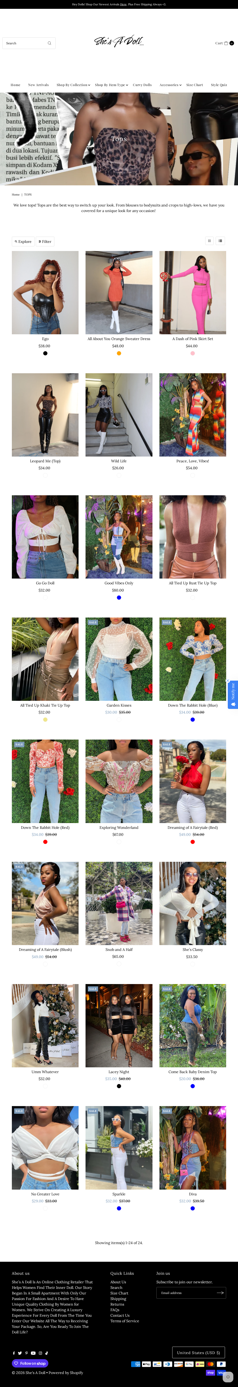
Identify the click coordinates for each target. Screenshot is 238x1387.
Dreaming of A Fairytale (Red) (193, 827)
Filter (46, 241)
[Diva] (192, 1147)
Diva (193, 1194)
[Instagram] (40, 1353)
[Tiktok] (46, 1353)
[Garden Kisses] (119, 659)
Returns (117, 1304)
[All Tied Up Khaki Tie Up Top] (45, 659)
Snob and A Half (119, 949)
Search (116, 1287)
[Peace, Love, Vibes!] (192, 415)
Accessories (169, 85)
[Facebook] (14, 1353)
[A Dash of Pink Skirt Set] (192, 292)
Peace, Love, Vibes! (192, 461)
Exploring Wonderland (119, 827)
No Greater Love (45, 1194)
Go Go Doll (45, 583)
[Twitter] (20, 1353)
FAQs (114, 1309)
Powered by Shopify (66, 1372)
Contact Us (119, 1315)
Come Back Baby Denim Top (193, 1071)
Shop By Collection (72, 85)
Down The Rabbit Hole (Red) (45, 827)
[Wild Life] (119, 415)
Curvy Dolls (142, 85)
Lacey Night (119, 1071)
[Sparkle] (119, 1147)
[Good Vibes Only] (119, 537)
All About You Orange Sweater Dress (119, 338)
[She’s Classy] (192, 903)
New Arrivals (38, 85)
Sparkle (119, 1194)
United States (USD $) (198, 1352)
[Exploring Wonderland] (119, 781)
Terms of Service (124, 1321)
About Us (118, 1282)
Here (123, 4)
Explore (25, 241)
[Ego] (45, 292)
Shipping (118, 1298)
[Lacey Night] (119, 1025)
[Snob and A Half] (119, 903)
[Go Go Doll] (45, 537)
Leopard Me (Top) (45, 461)
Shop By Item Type (110, 85)
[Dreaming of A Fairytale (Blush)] (45, 903)
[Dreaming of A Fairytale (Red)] (192, 781)
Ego (45, 338)
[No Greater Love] (45, 1147)
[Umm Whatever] (45, 1025)
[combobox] (28, 43)
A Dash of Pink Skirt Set (192, 338)
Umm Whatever (45, 1071)
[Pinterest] (26, 1353)
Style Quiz (219, 85)
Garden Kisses (119, 705)
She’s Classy (193, 949)
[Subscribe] (220, 1293)
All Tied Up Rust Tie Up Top (193, 583)
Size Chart (194, 85)
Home (15, 85)
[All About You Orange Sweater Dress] (119, 292)
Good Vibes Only (119, 583)
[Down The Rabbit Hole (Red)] (45, 781)
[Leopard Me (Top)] (45, 415)
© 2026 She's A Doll (28, 1372)
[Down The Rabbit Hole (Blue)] (192, 659)
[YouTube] (33, 1353)
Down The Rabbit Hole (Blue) (193, 705)
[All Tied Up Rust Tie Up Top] (192, 537)
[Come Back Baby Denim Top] (192, 1025)
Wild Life (119, 461)
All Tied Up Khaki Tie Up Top (45, 705)
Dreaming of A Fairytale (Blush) (45, 949)
